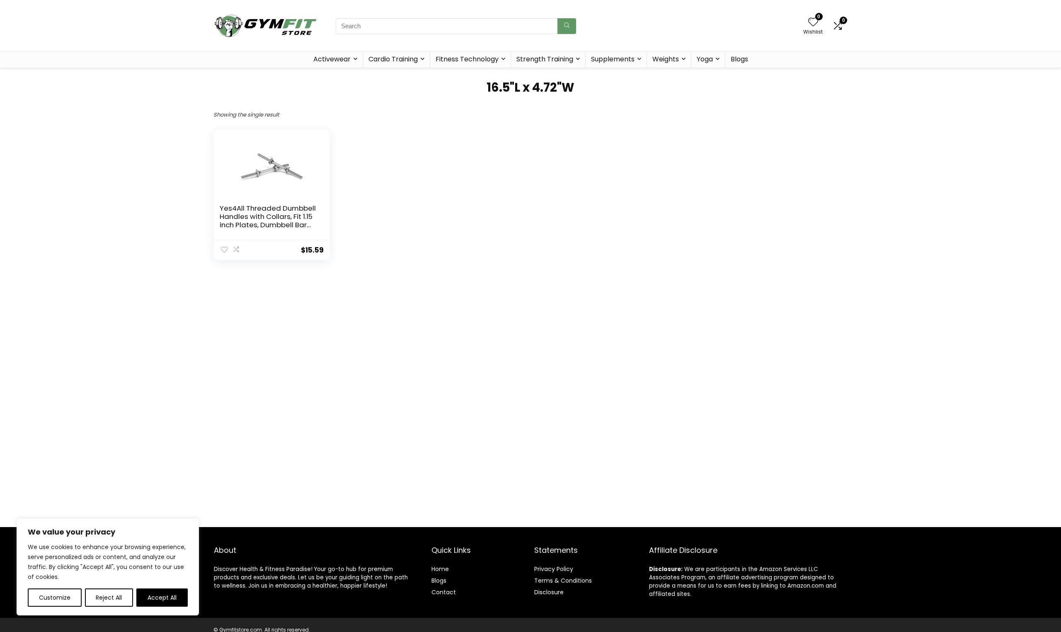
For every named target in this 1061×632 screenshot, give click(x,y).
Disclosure (549, 592)
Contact (443, 592)
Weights (665, 59)
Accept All (162, 597)
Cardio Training (393, 59)
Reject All (109, 597)
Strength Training (544, 59)
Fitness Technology (467, 59)
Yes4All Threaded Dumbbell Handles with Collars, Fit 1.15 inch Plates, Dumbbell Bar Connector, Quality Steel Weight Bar (268, 224)
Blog (437, 580)
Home (440, 569)
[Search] (566, 26)
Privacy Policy (553, 569)
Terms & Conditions (563, 580)
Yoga (705, 59)
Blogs (739, 59)
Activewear (332, 59)
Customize (54, 597)
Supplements (613, 59)
